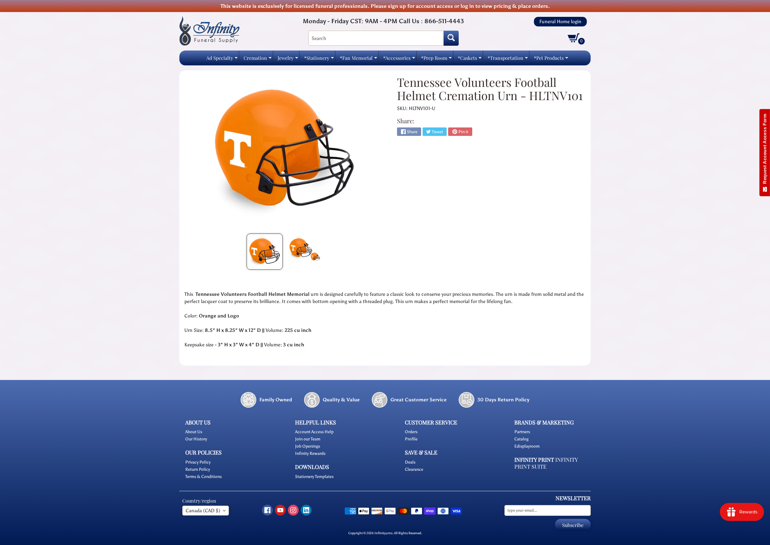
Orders (411, 431)
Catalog (521, 439)
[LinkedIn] (306, 510)
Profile (411, 439)
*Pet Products (551, 60)
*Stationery (319, 60)
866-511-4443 (444, 21)
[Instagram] (293, 510)
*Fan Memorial (358, 60)
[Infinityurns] (209, 30)
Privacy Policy (198, 462)
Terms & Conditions (203, 476)
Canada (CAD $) (203, 510)
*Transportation (508, 60)
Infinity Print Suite (546, 463)
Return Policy (197, 469)
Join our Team (307, 439)
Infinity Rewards (310, 453)
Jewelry (288, 60)
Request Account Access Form (764, 150)
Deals (410, 462)
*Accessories (399, 60)
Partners (522, 431)
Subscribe (573, 525)
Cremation (258, 60)
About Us (193, 431)
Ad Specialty (222, 60)
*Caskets (470, 60)
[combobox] (376, 38)
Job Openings (307, 446)
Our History (196, 439)
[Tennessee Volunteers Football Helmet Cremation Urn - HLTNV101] (265, 252)
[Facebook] (267, 510)
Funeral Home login (560, 21)
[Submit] (451, 38)
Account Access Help (314, 431)
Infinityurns (383, 533)
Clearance (414, 469)
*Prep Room (436, 60)
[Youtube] (280, 510)
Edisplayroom (527, 446)
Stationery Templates (314, 476)
